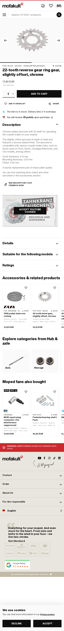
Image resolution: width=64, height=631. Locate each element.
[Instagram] (49, 458)
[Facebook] (44, 458)
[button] (32, 124)
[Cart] (59, 5)
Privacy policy (47, 614)
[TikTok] (54, 458)
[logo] (12, 5)
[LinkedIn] (59, 458)
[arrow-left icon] (5, 40)
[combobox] (8, 94)
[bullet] (16, 62)
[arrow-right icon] (58, 40)
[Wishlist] (51, 5)
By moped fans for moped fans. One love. (30, 574)
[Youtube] (39, 458)
